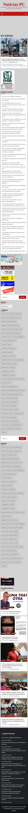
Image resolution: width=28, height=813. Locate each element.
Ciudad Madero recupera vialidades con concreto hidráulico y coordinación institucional (14, 119)
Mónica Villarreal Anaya (15, 394)
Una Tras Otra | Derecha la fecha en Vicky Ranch (13, 251)
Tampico (4, 432)
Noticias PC (14, 4)
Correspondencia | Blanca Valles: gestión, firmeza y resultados (14, 140)
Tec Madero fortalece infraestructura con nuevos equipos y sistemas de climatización (14, 145)
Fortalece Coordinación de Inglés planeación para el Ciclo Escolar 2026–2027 (14, 155)
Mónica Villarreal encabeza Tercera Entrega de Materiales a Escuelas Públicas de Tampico (13, 128)
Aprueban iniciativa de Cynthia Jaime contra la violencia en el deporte (13, 176)
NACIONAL (16, 55)
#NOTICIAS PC (5, 314)
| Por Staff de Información (14, 613)
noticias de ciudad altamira (10, 398)
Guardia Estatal (19, 379)
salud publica (5, 425)
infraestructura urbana (9, 390)
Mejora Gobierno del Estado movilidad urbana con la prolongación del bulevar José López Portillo (13, 228)
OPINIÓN (3, 608)
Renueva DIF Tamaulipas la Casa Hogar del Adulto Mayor (12, 219)
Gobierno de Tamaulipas (8, 375)
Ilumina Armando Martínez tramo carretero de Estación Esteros (13, 124)
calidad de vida (17, 329)
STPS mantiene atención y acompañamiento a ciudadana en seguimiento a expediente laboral (13, 204)
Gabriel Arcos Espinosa (8, 367)
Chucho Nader (6, 333)
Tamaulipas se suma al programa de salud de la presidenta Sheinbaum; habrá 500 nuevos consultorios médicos (13, 195)
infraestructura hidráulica (10, 386)
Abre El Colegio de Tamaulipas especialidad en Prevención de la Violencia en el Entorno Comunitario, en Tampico (13, 150)
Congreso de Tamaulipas (9, 348)
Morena (4, 394)
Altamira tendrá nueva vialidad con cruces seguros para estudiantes (12, 200)
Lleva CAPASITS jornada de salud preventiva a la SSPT (13, 167)
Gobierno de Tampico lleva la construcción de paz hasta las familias (14, 214)
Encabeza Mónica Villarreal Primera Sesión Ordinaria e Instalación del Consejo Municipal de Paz (13, 242)
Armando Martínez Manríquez (10, 325)
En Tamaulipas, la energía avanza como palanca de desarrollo (14, 159)
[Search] (26, 14)
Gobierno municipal (7, 379)
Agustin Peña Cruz (16, 314)
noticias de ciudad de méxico (10, 402)
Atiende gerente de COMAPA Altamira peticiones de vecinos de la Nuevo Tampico (12, 171)
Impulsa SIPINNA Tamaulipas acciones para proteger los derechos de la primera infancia (12, 109)
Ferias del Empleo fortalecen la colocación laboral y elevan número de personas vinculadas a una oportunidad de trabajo (14, 209)
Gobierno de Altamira (8, 371)
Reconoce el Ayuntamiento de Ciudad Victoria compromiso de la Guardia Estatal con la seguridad (13, 181)
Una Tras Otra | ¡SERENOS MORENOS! (11, 96)
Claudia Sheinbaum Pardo (9, 340)
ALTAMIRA (4, 633)
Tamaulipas (17, 428)
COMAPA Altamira (6, 344)
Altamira (4, 317)
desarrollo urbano (7, 359)
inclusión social (6, 382)
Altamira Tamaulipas (15, 317)
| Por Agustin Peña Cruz (12, 62)
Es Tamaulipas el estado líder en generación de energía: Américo (13, 233)
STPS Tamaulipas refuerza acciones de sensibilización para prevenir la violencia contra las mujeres (13, 104)
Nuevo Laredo (19, 413)
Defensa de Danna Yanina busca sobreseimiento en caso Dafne (13, 99)
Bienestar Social (6, 329)
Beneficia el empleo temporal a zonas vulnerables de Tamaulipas (14, 186)
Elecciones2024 (19, 359)
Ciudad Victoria (6, 336)
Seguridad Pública (16, 425)
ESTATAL (3, 55)
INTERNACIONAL (10, 55)
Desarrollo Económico (8, 356)
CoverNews (17, 808)
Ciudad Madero (16, 333)
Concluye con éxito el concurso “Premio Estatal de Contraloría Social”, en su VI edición (13, 190)
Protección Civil (6, 421)
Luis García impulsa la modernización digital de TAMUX (13, 136)
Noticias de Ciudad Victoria (10, 409)
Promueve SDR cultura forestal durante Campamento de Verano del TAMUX (11, 132)
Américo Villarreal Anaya (9, 321)
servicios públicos (7, 428)
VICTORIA (8, 660)
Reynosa (15, 421)
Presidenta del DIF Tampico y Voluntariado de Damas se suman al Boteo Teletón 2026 (13, 247)
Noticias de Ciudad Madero (9, 405)
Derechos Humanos (7, 352)
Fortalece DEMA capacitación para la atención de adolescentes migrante (14, 223)
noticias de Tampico (7, 413)
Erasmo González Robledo (9, 363)
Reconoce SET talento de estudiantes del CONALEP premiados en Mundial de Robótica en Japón (14, 114)
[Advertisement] (14, 24)
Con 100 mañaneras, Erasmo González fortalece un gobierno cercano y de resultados (13, 237)
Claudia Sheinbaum (18, 336)
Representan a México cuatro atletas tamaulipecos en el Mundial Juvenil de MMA (12, 163)
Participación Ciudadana (9, 417)
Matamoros (21, 390)
